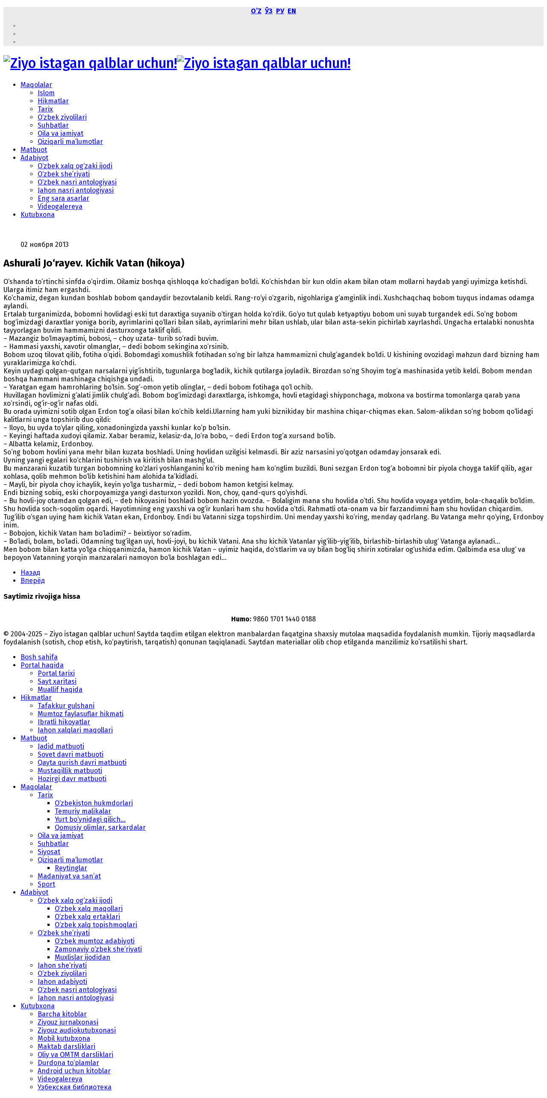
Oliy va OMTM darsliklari (75, 1055)
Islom (46, 93)
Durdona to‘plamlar (68, 1063)
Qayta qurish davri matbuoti (82, 762)
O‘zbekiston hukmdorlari (94, 803)
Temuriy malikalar (83, 811)
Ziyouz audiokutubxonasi (77, 1030)
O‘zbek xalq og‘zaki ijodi (75, 166)
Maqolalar (36, 85)
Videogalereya (60, 206)
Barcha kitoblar (62, 1014)
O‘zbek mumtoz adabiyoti (95, 941)
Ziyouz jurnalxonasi (68, 1022)
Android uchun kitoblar (74, 1071)
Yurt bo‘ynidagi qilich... (90, 819)
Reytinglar (71, 868)
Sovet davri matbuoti (70, 754)
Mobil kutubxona (64, 1038)
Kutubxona (38, 215)
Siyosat (49, 852)
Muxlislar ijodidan (82, 957)
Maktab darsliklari (66, 1046)
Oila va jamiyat (60, 133)
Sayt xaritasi (57, 681)
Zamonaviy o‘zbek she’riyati (98, 949)
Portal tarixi (56, 673)
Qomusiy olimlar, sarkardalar (100, 827)
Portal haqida (42, 665)
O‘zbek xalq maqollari (89, 909)
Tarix (45, 109)
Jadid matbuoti (61, 746)
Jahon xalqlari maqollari (75, 730)
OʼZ (256, 11)
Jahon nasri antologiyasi (76, 190)
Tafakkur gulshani (66, 706)
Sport (46, 884)
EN (292, 11)
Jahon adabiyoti (62, 982)
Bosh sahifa (39, 657)
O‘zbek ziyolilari (62, 117)
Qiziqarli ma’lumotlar (70, 142)
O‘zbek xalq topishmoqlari (96, 925)
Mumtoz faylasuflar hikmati (81, 714)
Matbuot (34, 150)
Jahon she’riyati (62, 965)
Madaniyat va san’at (69, 876)
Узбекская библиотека (75, 1087)
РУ (280, 11)
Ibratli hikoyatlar (64, 722)
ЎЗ (269, 11)
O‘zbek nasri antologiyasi (77, 182)
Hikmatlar (53, 101)
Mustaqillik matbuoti (70, 771)
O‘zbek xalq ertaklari (87, 917)
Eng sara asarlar (63, 198)
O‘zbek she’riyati (64, 174)
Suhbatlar (53, 125)
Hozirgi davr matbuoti (72, 779)
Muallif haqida (60, 689)
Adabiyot (34, 158)
